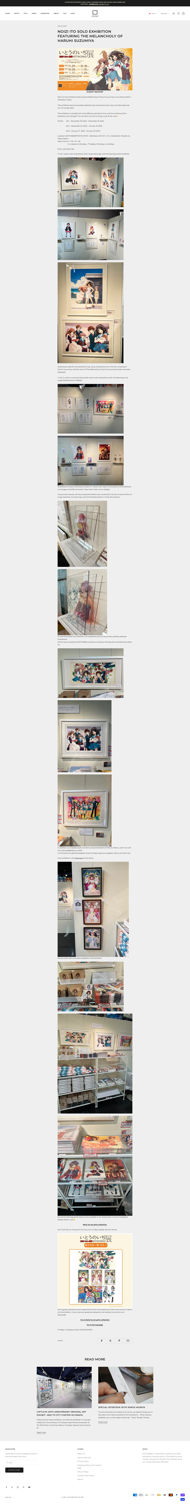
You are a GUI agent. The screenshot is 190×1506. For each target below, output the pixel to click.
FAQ (64, 13)
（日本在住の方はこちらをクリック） (99, 4)
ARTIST (16, 13)
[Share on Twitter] (110, 1340)
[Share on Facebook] (101, 1340)
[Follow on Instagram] (18, 1487)
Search (80, 1479)
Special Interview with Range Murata (121, 1407)
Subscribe (14, 1470)
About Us (81, 1454)
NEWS (34, 13)
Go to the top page (95, 1325)
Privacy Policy (83, 1461)
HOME (7, 13)
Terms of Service (84, 1458)
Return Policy (82, 1472)
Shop (73, 13)
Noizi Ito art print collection (95, 1225)
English (164, 13)
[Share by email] (128, 1340)
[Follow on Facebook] (6, 1487)
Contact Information (85, 1475)
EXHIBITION (45, 13)
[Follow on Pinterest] (23, 1487)
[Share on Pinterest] (119, 1340)
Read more (41, 1432)
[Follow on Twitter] (12, 1487)
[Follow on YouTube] (29, 1487)
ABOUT (56, 13)
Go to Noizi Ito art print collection (95, 1320)
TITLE (25, 13)
